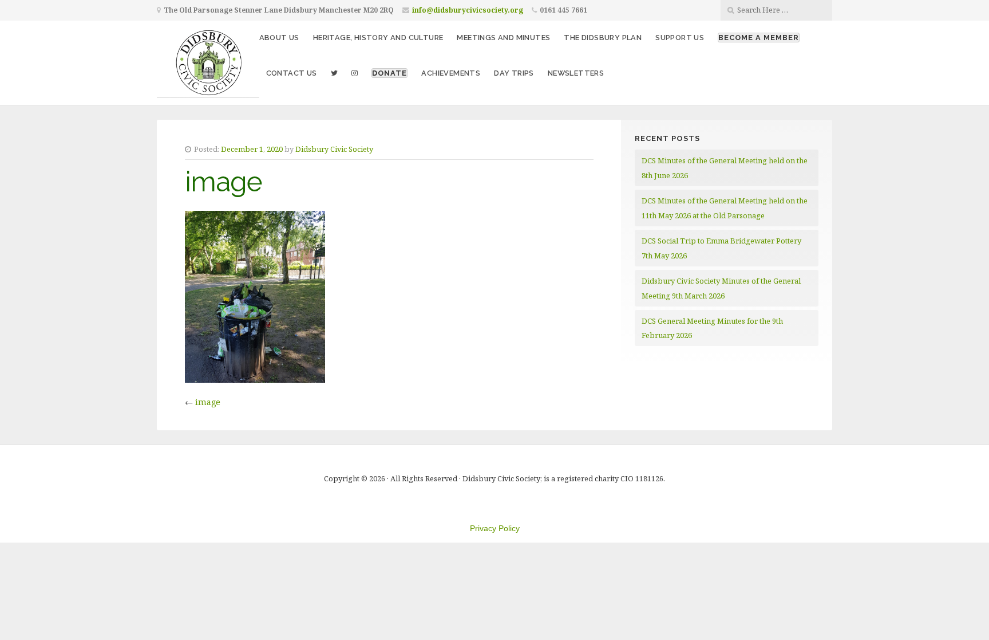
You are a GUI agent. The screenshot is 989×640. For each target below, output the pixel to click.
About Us (279, 37)
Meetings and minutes (503, 37)
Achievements (450, 73)
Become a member (758, 37)
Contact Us (291, 73)
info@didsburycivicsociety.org (467, 10)
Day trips (514, 73)
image (207, 401)
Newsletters (576, 73)
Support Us (679, 37)
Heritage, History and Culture (378, 37)
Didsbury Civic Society (334, 149)
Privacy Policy (495, 528)
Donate (389, 73)
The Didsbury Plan (603, 37)
